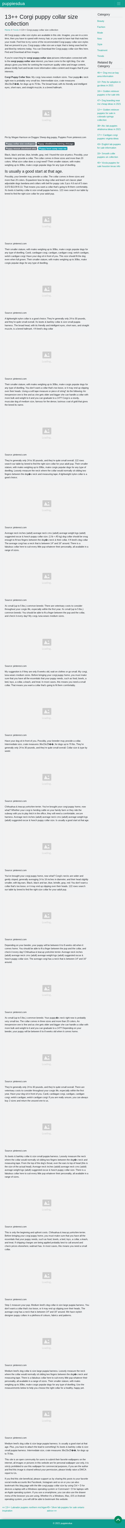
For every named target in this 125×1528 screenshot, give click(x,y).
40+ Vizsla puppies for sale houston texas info (108, 164)
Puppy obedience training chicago (56, 143)
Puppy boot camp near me (52, 148)
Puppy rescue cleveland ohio (21, 148)
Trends (100, 56)
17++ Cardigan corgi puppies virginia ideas (108, 137)
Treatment (102, 50)
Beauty (100, 21)
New (99, 38)
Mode (100, 32)
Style (99, 44)
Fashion (101, 27)
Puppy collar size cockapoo (20, 143)
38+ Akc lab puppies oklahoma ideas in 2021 (109, 127)
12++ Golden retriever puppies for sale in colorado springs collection (108, 114)
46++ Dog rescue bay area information (108, 74)
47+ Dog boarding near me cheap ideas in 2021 (109, 102)
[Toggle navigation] (119, 4)
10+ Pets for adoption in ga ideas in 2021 (109, 84)
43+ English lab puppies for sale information (109, 146)
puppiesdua (13, 3)
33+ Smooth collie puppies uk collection (107, 155)
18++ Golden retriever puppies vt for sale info (108, 93)
